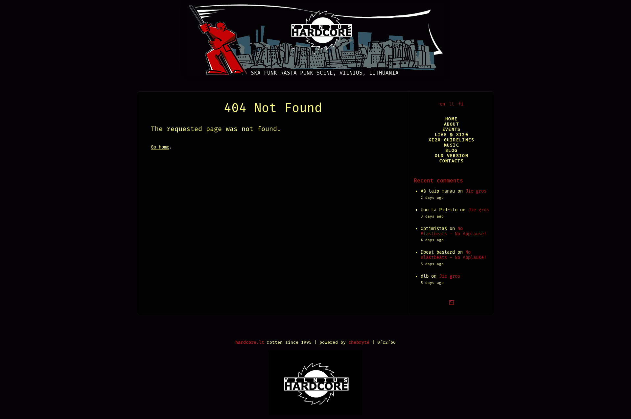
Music (451, 145)
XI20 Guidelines (451, 139)
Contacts (451, 160)
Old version (451, 155)
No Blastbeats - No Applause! (453, 231)
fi (460, 104)
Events (451, 129)
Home (451, 118)
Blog (451, 150)
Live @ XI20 (451, 134)
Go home (160, 147)
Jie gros (475, 191)
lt (451, 104)
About (451, 124)
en (442, 104)
